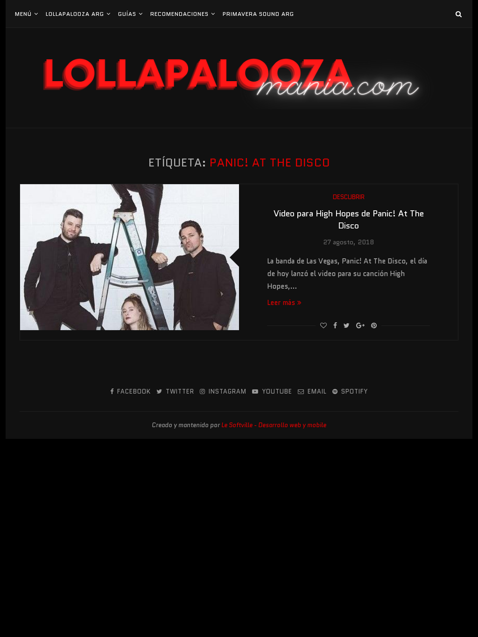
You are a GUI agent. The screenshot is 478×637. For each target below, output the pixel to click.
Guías (127, 14)
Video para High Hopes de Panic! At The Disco (349, 220)
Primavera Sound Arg (258, 14)
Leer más (281, 303)
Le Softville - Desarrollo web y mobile (273, 425)
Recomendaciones (179, 14)
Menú (23, 14)
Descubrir (349, 197)
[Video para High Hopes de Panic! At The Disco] (129, 257)
